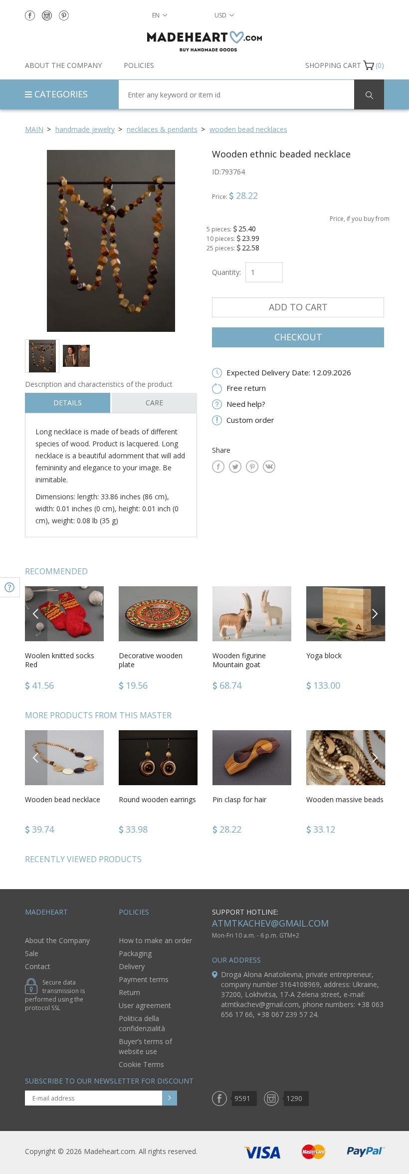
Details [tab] (67, 402)
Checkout (298, 337)
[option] (111, 240)
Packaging (135, 953)
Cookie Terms (141, 1064)
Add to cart (298, 307)
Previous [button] (36, 613)
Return (129, 992)
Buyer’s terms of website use (145, 1046)
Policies (139, 65)
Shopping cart (333, 65)
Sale (31, 953)
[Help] (10, 587)
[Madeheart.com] (204, 41)
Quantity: (226, 272)
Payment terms (144, 979)
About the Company (63, 65)
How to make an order (155, 940)
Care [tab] (154, 402)
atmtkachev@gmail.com (270, 923)
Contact (37, 966)
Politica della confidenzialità (142, 1023)
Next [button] (375, 613)
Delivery (132, 966)
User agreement (145, 1005)
